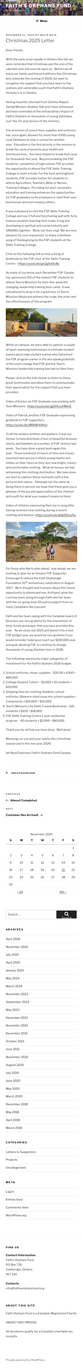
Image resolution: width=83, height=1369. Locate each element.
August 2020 (15, 1065)
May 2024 (12, 978)
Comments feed (17, 1207)
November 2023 (17, 994)
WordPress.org (16, 1215)
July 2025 (12, 954)
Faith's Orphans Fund (38, 5)
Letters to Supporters (21, 1152)
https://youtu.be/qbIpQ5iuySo (55, 515)
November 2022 (17, 1025)
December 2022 (17, 1018)
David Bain (48, 35)
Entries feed (14, 1199)
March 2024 (14, 986)
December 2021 (17, 1033)
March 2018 (14, 1128)
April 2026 (13, 939)
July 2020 (12, 1073)
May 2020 (12, 1088)
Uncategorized (23, 773)
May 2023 (12, 1010)
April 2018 (13, 1120)
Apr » (62, 892)
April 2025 (13, 962)
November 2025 (17, 947)
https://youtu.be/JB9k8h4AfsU (26, 425)
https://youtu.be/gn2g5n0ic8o (38, 263)
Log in (10, 1191)
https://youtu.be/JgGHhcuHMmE (49, 406)
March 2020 (14, 1096)
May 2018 (12, 1112)
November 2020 (17, 1057)
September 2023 (17, 1002)
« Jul (20, 892)
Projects (11, 1159)
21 (63, 870)
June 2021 (12, 1049)
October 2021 (15, 1041)
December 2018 (17, 1104)
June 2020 (13, 1080)
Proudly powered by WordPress (25, 1359)
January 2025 (15, 970)
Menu (43, 21)
